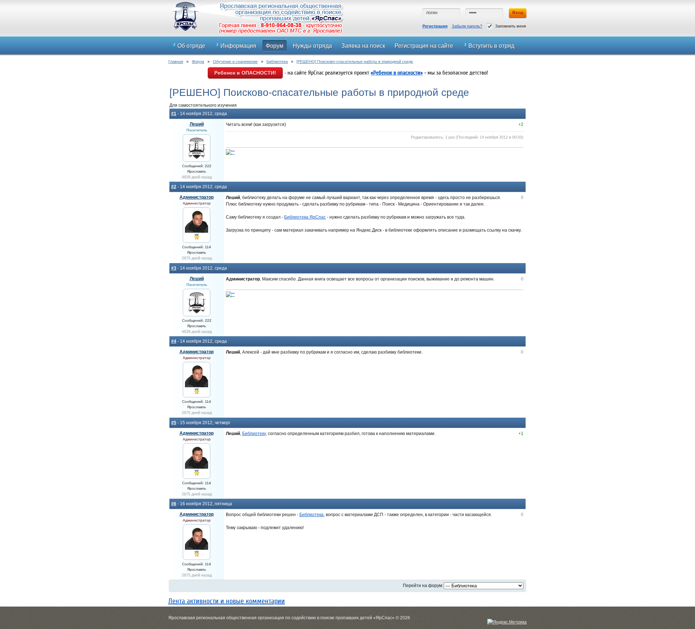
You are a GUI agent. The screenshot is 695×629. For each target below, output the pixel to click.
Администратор (197, 197)
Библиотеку (254, 433)
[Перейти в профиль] (196, 158)
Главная (175, 61)
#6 (173, 503)
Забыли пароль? (467, 26)
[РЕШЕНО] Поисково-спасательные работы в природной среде (354, 61)
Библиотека (277, 61)
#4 (173, 341)
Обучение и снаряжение (235, 61)
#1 (173, 113)
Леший (197, 124)
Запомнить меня (510, 26)
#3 (173, 268)
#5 (173, 422)
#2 (173, 186)
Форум (198, 61)
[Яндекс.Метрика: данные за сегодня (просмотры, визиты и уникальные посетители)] (507, 622)
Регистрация (434, 26)
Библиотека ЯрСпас (305, 217)
